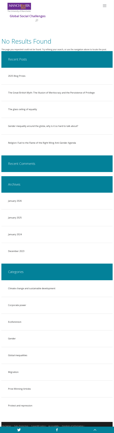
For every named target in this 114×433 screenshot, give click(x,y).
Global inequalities (17, 355)
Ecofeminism (14, 321)
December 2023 (16, 251)
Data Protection (21, 426)
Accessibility (53, 426)
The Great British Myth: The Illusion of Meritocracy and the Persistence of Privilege (51, 92)
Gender (12, 338)
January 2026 (15, 200)
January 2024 (15, 234)
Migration (13, 372)
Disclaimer (6, 426)
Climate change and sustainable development (31, 288)
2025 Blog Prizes (16, 75)
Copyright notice (38, 426)
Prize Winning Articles (19, 388)
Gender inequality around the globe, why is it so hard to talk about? (43, 126)
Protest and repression (20, 405)
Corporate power (17, 305)
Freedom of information (73, 426)
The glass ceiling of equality (22, 109)
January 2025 (15, 217)
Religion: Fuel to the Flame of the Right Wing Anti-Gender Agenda (42, 142)
